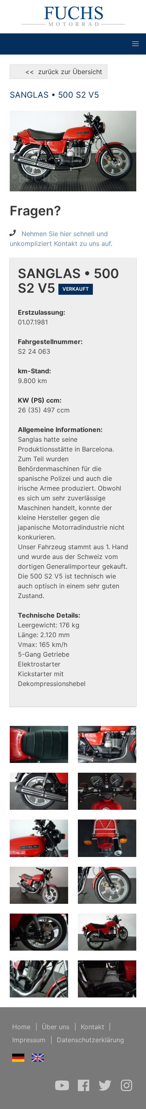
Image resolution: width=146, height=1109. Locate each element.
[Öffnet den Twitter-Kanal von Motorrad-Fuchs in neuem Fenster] (106, 1089)
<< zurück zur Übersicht (58, 72)
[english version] (38, 1059)
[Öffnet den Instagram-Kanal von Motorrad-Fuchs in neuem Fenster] (126, 1089)
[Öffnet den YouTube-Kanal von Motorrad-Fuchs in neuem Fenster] (63, 1089)
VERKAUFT (75, 289)
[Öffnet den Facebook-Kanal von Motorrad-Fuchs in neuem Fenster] (84, 1089)
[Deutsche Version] (18, 1059)
